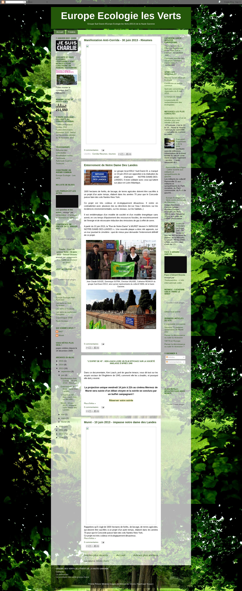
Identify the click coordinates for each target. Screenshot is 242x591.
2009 (61, 437)
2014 (61, 365)
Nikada (133, 584)
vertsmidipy (61, 215)
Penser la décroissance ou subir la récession (174, 336)
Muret (61, 335)
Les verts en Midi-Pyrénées (64, 304)
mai (63, 414)
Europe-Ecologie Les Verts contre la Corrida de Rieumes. (175, 200)
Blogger (150, 584)
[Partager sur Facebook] (127, 154)
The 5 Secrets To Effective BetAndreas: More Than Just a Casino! (173, 49)
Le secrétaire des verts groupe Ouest (72, 577)
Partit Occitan (62, 321)
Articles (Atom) (102, 561)
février (64, 422)
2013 (61, 368)
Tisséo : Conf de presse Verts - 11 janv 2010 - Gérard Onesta (67, 252)
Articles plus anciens (145, 555)
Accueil (59, 32)
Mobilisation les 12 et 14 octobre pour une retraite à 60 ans (175, 120)
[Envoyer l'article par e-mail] (102, 150)
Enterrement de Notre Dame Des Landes (111, 165)
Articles (171, 357)
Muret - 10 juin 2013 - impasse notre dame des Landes (120, 422)
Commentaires (174, 362)
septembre (66, 371)
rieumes (112, 154)
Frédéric (72, 32)
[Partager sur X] (124, 154)
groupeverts (71, 257)
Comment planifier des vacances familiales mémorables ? (174, 60)
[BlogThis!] (122, 154)
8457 (61, 332)
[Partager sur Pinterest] (130, 154)
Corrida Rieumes (99, 154)
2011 (61, 430)
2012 (61, 426)
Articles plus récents (96, 555)
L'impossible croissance (174, 324)
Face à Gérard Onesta (174, 275)
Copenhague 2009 (64, 318)
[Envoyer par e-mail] (119, 154)
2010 (61, 434)
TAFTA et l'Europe (172, 341)
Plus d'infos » (90, 403)
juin (63, 375)
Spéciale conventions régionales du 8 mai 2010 (173, 91)
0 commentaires (91, 150)
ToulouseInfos (170, 280)
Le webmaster (62, 574)
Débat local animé (172, 312)
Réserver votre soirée (121, 400)
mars (63, 418)
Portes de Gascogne (180, 225)
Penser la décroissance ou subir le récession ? (174, 345)
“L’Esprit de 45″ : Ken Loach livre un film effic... (68, 397)
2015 (61, 361)
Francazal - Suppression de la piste (181, 142)
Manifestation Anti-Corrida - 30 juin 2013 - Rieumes (118, 40)
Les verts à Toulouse (65, 309)
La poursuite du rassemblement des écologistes (173, 102)
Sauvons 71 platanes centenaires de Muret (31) (173, 329)
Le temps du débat (172, 97)
